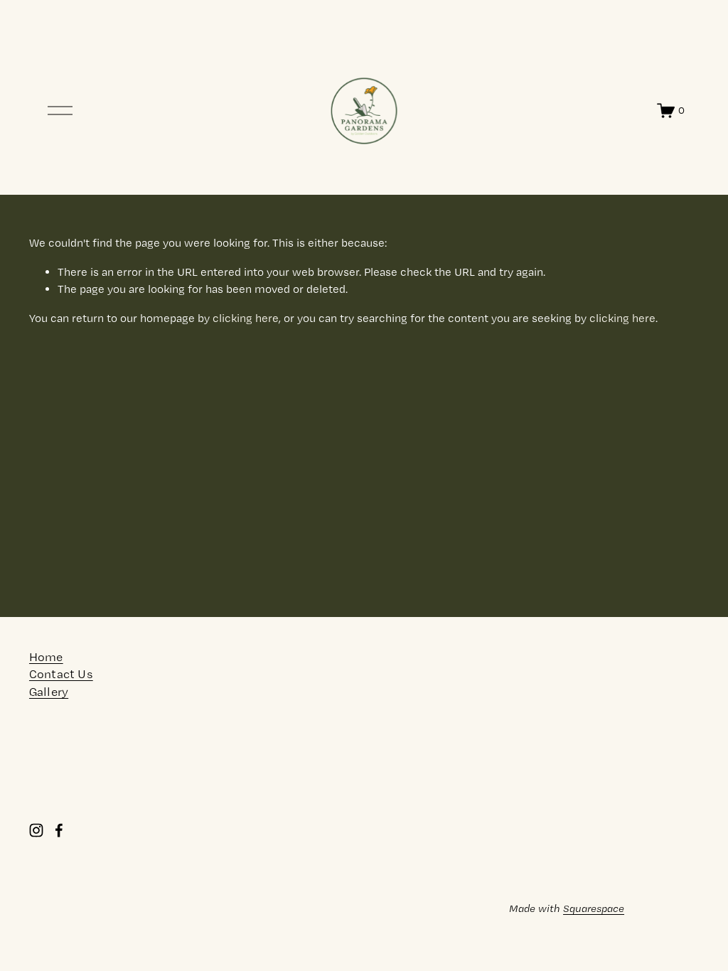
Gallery (48, 691)
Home (46, 656)
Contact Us (61, 673)
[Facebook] (59, 830)
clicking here (246, 318)
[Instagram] (36, 830)
